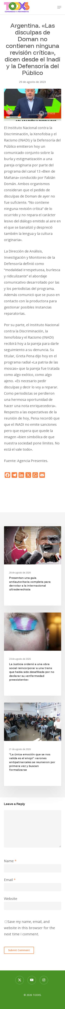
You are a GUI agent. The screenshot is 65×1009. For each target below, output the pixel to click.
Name (10, 861)
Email (10, 879)
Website (10, 898)
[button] (59, 7)
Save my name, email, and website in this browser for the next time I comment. (29, 927)
